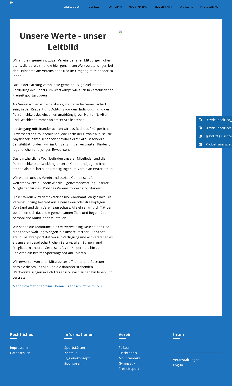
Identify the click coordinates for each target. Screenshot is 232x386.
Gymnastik (186, 7)
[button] (214, 120)
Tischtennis (114, 7)
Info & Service (209, 7)
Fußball (93, 7)
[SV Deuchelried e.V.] (11, 2)
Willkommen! (72, 7)
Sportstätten (74, 347)
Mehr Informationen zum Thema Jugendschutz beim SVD (57, 286)
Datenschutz (20, 353)
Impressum (19, 347)
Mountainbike (138, 7)
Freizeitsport (163, 7)
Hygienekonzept (77, 358)
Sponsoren (72, 363)
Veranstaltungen (186, 360)
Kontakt (70, 353)
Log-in (178, 365)
